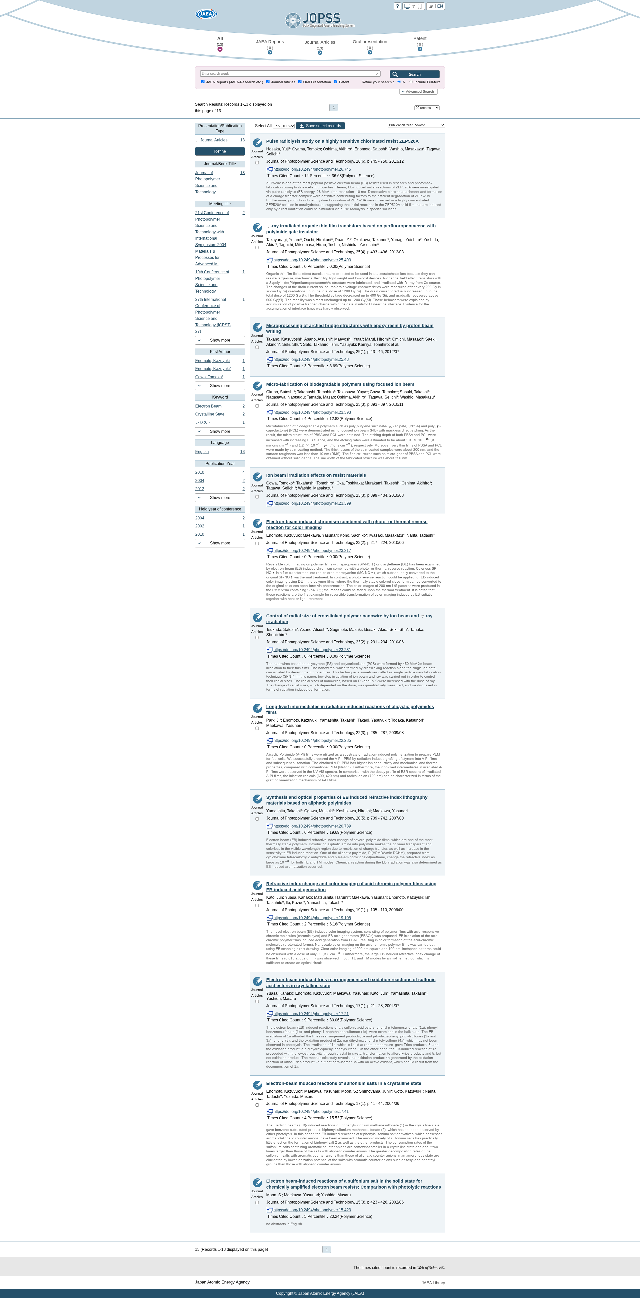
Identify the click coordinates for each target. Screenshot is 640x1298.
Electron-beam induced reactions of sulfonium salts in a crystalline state (343, 1083)
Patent (420, 41)
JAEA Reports (270, 44)
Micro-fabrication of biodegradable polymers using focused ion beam (340, 384)
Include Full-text (427, 82)
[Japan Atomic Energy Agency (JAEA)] (206, 15)
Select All (264, 126)
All (220, 41)
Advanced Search (420, 91)
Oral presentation (370, 44)
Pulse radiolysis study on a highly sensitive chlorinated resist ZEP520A (342, 141)
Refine (220, 151)
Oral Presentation (317, 82)
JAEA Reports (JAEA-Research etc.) (234, 82)
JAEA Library (433, 1283)
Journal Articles (320, 45)
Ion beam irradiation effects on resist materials (316, 475)
